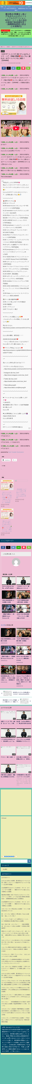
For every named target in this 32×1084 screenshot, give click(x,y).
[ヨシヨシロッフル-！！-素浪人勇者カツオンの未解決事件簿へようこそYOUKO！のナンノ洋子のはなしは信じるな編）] (16, 996)
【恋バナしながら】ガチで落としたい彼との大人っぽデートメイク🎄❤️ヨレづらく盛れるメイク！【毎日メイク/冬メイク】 (7, 526)
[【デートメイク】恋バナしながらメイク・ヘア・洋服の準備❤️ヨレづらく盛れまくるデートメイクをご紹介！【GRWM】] (7, 485)
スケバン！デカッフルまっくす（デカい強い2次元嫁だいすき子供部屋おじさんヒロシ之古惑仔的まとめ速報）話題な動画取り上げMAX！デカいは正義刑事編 (16, 982)
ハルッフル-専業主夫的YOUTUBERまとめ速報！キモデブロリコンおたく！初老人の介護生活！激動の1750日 (16, 949)
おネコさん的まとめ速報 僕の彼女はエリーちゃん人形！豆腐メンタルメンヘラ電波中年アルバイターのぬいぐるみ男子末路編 (16, 882)
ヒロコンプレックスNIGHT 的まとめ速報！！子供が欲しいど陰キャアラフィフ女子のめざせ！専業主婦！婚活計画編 (16, 1019)
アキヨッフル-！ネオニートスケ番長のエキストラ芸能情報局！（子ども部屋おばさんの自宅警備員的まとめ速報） (16, 989)
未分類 (2, 51)
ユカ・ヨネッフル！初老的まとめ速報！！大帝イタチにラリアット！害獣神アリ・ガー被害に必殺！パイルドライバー (16, 968)
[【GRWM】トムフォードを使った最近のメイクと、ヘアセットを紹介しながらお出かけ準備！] (21, 483)
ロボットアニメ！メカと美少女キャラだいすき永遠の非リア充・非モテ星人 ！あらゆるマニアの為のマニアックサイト (16, 942)
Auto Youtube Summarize (16, 452)
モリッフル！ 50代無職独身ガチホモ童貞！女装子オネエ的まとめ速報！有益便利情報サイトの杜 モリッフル (16, 1003)
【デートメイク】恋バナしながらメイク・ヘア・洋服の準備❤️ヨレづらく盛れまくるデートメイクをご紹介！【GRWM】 (7, 497)
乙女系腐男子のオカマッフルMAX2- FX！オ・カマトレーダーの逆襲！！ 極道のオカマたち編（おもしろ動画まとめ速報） (16, 889)
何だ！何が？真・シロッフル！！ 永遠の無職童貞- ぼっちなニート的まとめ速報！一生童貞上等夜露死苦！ (15, 926)
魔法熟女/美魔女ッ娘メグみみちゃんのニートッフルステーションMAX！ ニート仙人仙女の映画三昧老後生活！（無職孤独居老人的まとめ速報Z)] (16, 896)
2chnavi (4, 818)
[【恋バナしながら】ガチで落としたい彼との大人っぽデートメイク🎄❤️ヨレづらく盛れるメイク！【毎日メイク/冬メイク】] (7, 513)
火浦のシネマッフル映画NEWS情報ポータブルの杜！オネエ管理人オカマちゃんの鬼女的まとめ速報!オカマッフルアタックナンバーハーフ (16, 961)
